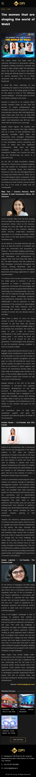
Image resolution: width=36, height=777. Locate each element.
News (8, 9)
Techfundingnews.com (26, 684)
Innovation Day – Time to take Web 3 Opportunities (9, 712)
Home (3, 9)
